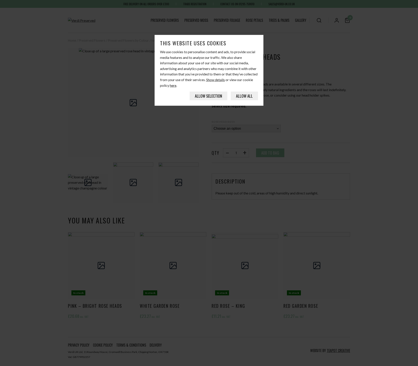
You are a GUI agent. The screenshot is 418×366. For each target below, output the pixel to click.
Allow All (244, 96)
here (173, 85)
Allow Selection (208, 96)
